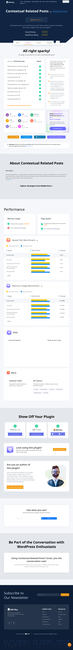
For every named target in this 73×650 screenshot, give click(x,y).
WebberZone (60, 11)
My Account (22, 3)
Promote (47, 1)
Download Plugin (12, 137)
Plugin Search (45, 621)
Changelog (49, 42)
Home (21, 1)
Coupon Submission (46, 619)
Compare (39, 42)
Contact (60, 624)
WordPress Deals (53, 1)
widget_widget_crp (37, 392)
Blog (43, 1)
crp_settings (45, 392)
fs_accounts (36, 389)
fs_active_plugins (44, 389)
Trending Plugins (27, 1)
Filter (41, 1)
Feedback (60, 619)
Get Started (65, 1)
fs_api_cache (51, 389)
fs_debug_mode (59, 389)
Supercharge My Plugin (16, 487)
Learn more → (29, 146)
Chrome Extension (46, 624)
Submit (49, 518)
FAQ (59, 621)
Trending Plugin (45, 617)
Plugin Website (26, 137)
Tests (29, 42)
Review (17, 42)
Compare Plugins (35, 1)
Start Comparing (59, 449)
